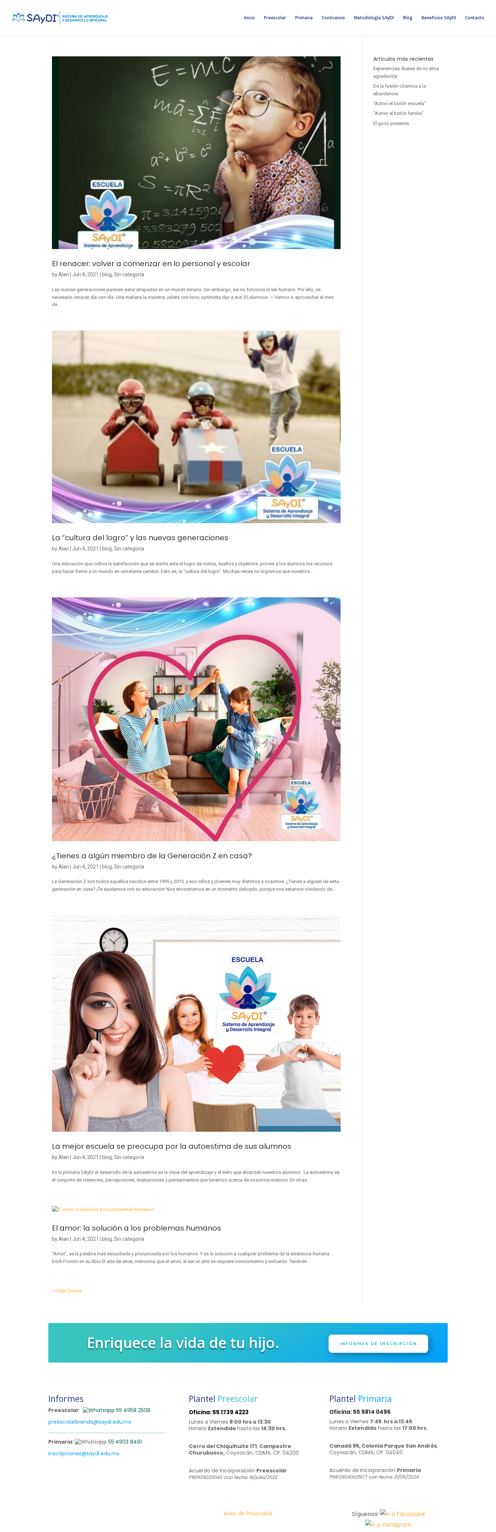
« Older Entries (67, 1291)
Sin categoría (129, 274)
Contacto (474, 18)
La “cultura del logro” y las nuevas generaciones (140, 538)
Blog (407, 18)
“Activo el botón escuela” (399, 103)
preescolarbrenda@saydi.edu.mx (89, 1421)
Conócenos (333, 18)
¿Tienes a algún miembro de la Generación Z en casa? (152, 856)
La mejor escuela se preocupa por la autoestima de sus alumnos (171, 1146)
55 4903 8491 (125, 1441)
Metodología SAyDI (374, 18)
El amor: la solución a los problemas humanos (136, 1228)
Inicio (249, 18)
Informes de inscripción (378, 1344)
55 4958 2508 (132, 1410)
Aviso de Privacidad (248, 1513)
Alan (63, 274)
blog (107, 274)
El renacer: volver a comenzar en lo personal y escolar (151, 263)
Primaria (304, 18)
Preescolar (275, 18)
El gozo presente (391, 123)
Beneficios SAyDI (439, 18)
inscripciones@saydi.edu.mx (83, 1453)
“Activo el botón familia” (398, 113)
